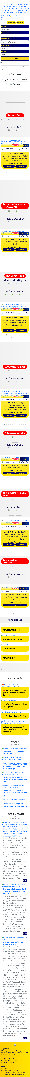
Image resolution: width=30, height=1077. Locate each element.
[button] (3, 173)
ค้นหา (16, 59)
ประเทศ (3, 26)
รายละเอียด (8, 166)
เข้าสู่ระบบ (20, 23)
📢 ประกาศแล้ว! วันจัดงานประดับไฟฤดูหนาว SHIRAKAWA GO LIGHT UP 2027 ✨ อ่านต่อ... (11, 11)
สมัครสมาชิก (11, 23)
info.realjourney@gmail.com (9, 1070)
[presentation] (14, 171)
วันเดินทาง (21, 166)
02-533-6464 (4, 1068)
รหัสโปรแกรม (5, 39)
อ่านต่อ (25, 880)
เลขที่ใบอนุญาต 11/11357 (8, 1054)
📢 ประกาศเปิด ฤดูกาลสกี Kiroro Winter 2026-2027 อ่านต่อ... (4, 12)
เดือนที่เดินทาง (5, 45)
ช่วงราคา (4, 51)
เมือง (2, 32)
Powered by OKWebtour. (18, 1074)
